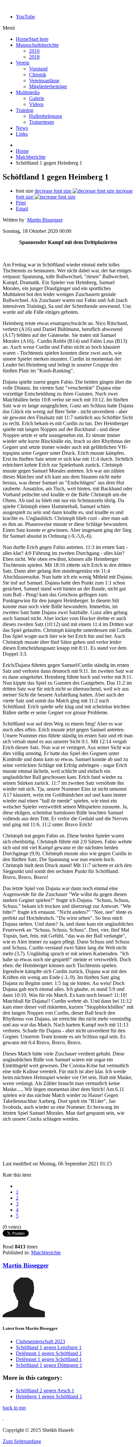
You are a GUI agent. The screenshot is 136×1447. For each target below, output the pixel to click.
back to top (14, 1407)
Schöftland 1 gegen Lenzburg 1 (49, 1347)
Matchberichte (31, 157)
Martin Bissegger (45, 220)
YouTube (25, 16)
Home (22, 151)
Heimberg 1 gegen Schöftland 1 (49, 1396)
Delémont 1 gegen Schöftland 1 (49, 1353)
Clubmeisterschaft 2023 (40, 1341)
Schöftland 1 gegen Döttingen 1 (49, 1365)
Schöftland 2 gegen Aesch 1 (45, 1390)
